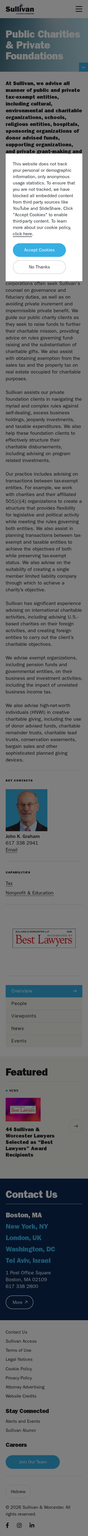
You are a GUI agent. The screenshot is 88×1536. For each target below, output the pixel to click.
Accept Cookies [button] (39, 250)
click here (22, 233)
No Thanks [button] (39, 267)
